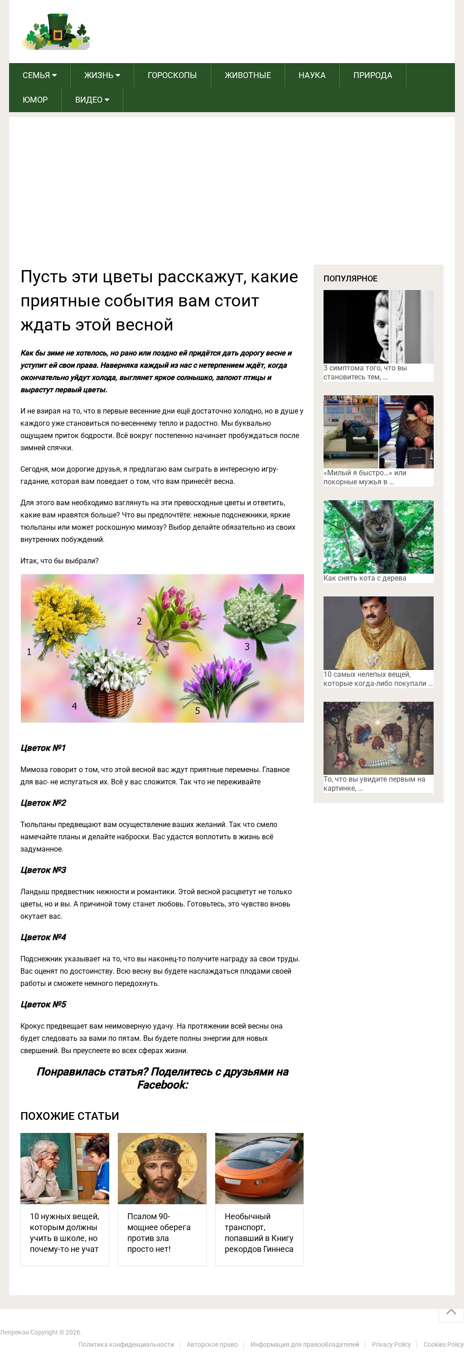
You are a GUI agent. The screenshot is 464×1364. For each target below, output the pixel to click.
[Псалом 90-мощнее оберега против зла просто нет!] (162, 1168)
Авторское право (212, 1344)
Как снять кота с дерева (365, 578)
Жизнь (98, 75)
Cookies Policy (444, 1344)
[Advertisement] (232, 196)
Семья (36, 75)
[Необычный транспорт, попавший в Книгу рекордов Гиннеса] (259, 1168)
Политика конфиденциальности (126, 1344)
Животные (248, 75)
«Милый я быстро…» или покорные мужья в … (365, 477)
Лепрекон (14, 1332)
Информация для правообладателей (305, 1344)
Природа (372, 75)
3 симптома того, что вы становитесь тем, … (365, 372)
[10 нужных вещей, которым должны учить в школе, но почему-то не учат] (64, 1168)
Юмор (35, 99)
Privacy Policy (391, 1344)
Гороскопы (172, 75)
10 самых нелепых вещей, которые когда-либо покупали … (378, 679)
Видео (88, 99)
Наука (312, 75)
